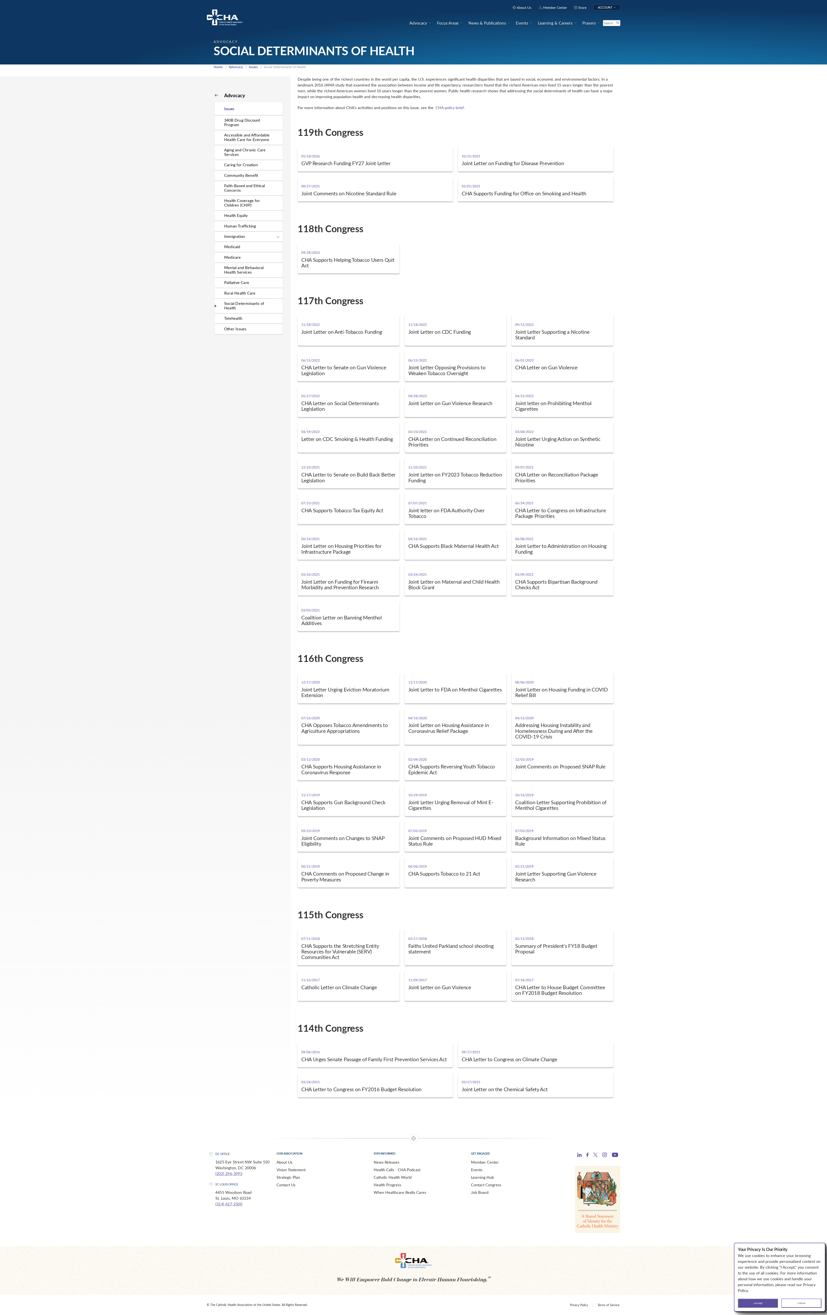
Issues (253, 67)
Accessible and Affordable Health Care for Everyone (247, 137)
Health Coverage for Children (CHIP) (242, 203)
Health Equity (236, 215)
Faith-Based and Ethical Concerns (244, 188)
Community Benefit (241, 175)
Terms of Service (608, 1305)
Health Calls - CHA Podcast (397, 1169)
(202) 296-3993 (228, 1173)
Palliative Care (236, 282)
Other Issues (235, 328)
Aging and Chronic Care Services (245, 152)
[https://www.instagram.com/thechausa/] (604, 1155)
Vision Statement (291, 1169)
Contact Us (286, 1184)
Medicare (232, 257)
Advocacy (236, 67)
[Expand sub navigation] (278, 237)
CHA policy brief (450, 107)
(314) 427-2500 (228, 1204)
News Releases (387, 1162)
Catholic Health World (393, 1177)
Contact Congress (486, 1184)
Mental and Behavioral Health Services (244, 270)
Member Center (485, 1162)
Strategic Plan (288, 1177)
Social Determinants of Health (244, 305)
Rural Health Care (239, 293)
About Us (284, 1162)
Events (476, 1169)
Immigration (234, 236)
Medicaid (232, 246)
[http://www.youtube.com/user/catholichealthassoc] (615, 1155)
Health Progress (387, 1184)
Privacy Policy (579, 1305)
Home (218, 67)
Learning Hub (482, 1177)
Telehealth (233, 318)
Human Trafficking (240, 226)
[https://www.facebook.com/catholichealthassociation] (587, 1155)
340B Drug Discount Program (242, 122)
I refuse (801, 1303)
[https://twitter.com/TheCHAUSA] (595, 1155)
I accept (758, 1303)
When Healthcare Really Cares (400, 1192)
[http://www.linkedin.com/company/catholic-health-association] (579, 1155)
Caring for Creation (241, 164)
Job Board (479, 1192)
